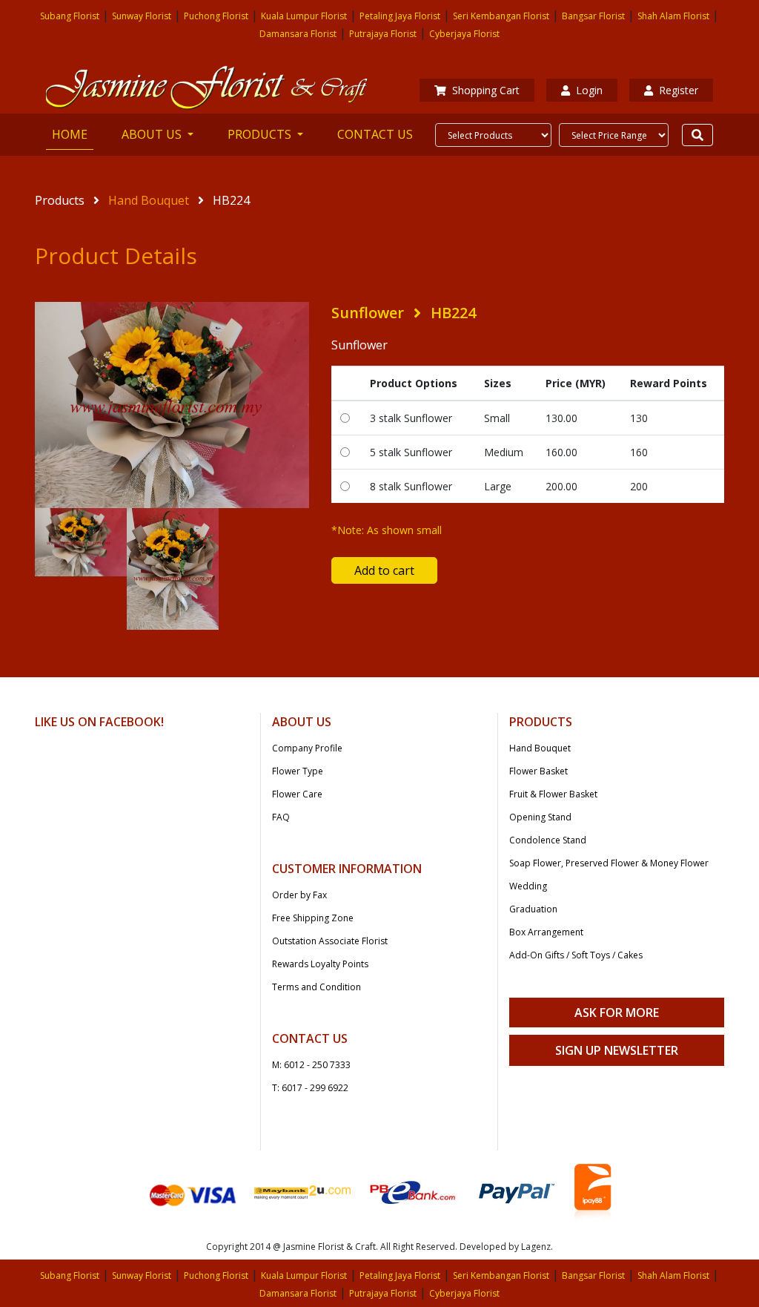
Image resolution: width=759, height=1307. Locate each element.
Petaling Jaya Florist (399, 16)
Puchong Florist (216, 16)
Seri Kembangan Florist (501, 16)
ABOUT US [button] (153, 134)
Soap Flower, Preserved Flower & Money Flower (609, 863)
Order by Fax (299, 895)
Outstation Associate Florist (330, 941)
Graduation (533, 909)
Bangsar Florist (593, 16)
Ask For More (616, 1012)
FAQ (281, 817)
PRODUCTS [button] (261, 134)
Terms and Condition (316, 987)
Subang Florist (69, 16)
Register (678, 90)
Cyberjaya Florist (464, 33)
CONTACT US (375, 134)
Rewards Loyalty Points (320, 964)
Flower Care (297, 794)
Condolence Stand (547, 840)
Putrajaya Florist (383, 33)
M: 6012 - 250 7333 (311, 1065)
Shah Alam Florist (673, 16)
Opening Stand (540, 817)
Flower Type (297, 771)
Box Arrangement (546, 932)
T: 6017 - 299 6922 (310, 1088)
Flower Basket (538, 771)
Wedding (528, 886)
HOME (72, 133)
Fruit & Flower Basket (553, 794)
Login (589, 90)
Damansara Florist (298, 33)
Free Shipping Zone (313, 918)
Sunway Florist (141, 16)
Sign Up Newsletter (616, 1050)
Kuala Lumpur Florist (304, 16)
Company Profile (307, 748)
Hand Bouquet (148, 200)
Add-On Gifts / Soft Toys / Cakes (576, 955)
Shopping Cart (486, 90)
